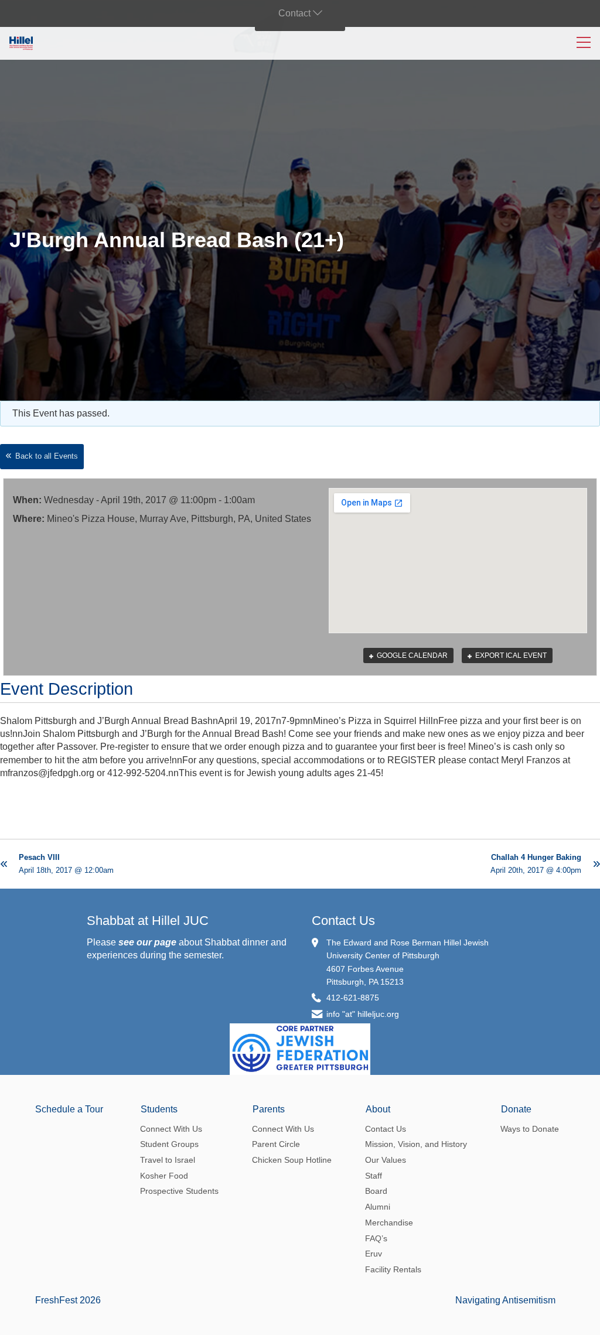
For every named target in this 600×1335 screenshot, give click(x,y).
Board (376, 1191)
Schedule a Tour (69, 1109)
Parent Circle (276, 1144)
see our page (147, 942)
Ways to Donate (529, 1128)
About (378, 1109)
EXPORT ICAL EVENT (510, 655)
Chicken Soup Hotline (292, 1160)
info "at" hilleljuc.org (362, 1014)
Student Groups (169, 1144)
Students (159, 1109)
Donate (516, 1109)
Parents (269, 1109)
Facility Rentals (393, 1269)
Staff (373, 1175)
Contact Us (343, 920)
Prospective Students (179, 1191)
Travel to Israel (167, 1160)
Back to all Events (46, 456)
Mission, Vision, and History (416, 1144)
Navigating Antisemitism (505, 1300)
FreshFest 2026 (68, 1300)
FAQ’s (376, 1238)
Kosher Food (164, 1175)
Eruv (373, 1253)
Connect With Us (171, 1128)
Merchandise (389, 1222)
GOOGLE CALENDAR (411, 655)
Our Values (385, 1160)
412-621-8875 (352, 997)
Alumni (377, 1206)
